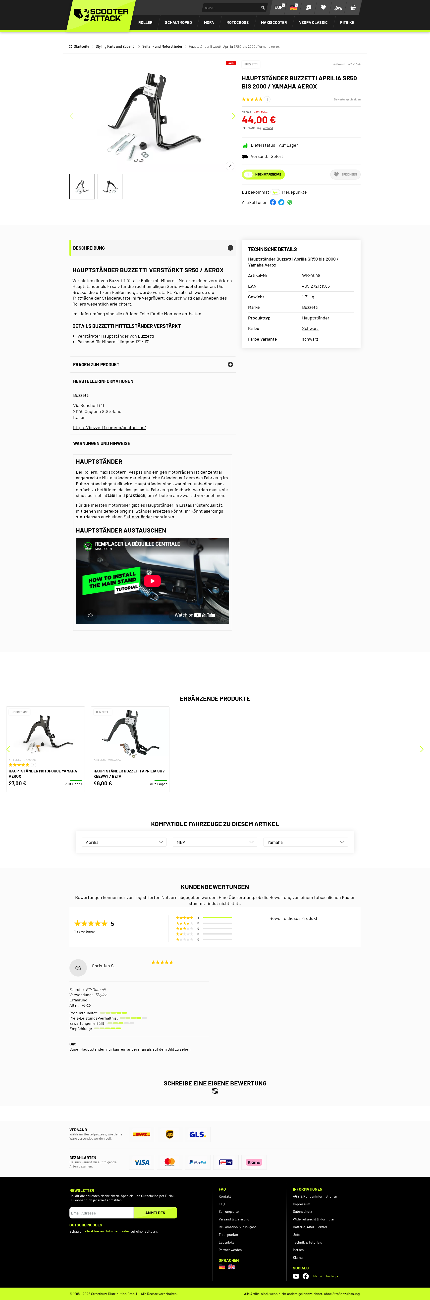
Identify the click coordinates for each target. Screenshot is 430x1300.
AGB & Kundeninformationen (315, 1196)
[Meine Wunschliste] (323, 7)
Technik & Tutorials (307, 1242)
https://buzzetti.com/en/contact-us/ (109, 427)
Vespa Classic (313, 22)
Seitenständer (138, 516)
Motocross (237, 22)
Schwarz (310, 328)
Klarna (298, 1257)
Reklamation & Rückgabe (238, 1227)
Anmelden (155, 1212)
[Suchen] (263, 7)
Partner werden (230, 1250)
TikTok (317, 1276)
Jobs (297, 1234)
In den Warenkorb (268, 174)
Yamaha (275, 842)
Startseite (81, 46)
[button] (273, 202)
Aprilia (92, 842)
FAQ (222, 1204)
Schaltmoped (178, 22)
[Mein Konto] (308, 7)
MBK (181, 842)
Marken (298, 1250)
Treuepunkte (228, 1234)
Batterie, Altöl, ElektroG (310, 1227)
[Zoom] (230, 166)
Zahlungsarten (230, 1211)
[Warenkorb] (353, 7)
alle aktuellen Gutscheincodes (107, 1231)
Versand (268, 128)
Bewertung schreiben (347, 99)
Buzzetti (251, 64)
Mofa (209, 22)
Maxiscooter (274, 22)
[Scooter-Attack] (101, 15)
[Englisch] (231, 1266)
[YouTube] (296, 1276)
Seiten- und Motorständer (162, 46)
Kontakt (225, 1196)
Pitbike (347, 22)
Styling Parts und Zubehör (116, 46)
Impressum (301, 1204)
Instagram (333, 1276)
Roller (145, 22)
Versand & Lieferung (234, 1219)
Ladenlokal (227, 1242)
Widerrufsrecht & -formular (313, 1219)
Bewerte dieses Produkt (293, 918)
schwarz (310, 339)
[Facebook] (306, 1276)
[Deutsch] (222, 1266)
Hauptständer (315, 317)
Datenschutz (302, 1211)
